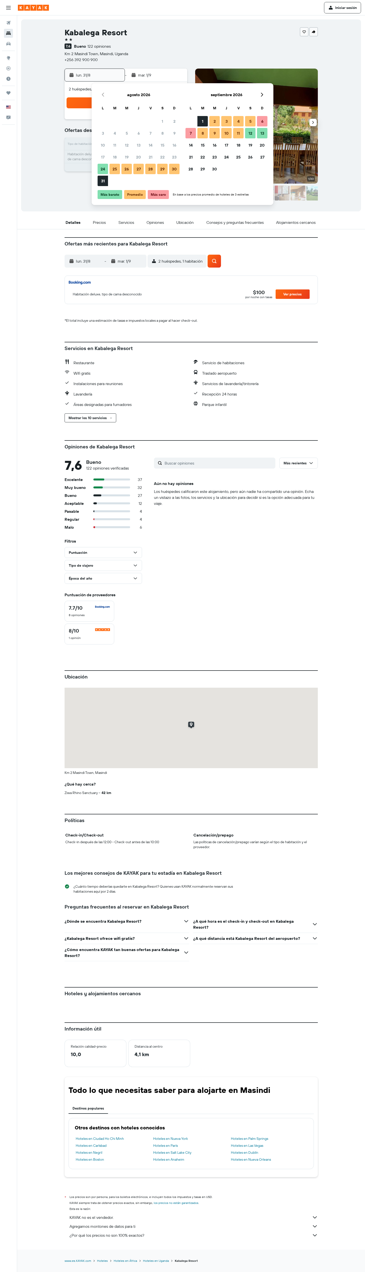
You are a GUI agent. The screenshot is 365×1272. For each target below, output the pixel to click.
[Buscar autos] (8, 44)
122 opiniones (99, 46)
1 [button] (162, 121)
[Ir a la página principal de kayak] (33, 8)
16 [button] (174, 145)
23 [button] (174, 157)
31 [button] (103, 180)
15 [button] (162, 145)
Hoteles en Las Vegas (247, 1145)
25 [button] (114, 168)
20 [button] (138, 157)
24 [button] (103, 168)
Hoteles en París (165, 1145)
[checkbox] (89, 611)
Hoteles (102, 1261)
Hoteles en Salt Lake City (172, 1152)
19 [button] (127, 157)
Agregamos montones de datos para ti (102, 1226)
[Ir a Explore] (8, 58)
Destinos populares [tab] (88, 1108)
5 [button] (127, 133)
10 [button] (103, 145)
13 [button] (139, 145)
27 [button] (139, 168)
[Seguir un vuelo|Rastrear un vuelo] (8, 68)
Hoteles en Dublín (244, 1152)
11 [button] (114, 145)
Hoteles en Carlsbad (91, 1145)
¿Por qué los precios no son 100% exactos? (107, 1235)
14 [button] (150, 145)
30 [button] (174, 168)
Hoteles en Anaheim (168, 1159)
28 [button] (150, 168)
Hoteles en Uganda (156, 1261)
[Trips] (8, 93)
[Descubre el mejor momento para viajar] (8, 79)
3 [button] (103, 133)
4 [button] (115, 133)
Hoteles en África (125, 1261)
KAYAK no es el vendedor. (91, 1217)
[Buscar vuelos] (8, 23)
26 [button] (126, 168)
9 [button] (174, 133)
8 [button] (162, 133)
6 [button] (139, 133)
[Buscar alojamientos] (8, 33)
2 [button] (174, 121)
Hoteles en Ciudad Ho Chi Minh (100, 1138)
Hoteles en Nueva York (170, 1138)
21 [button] (150, 157)
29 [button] (162, 168)
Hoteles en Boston (90, 1159)
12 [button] (127, 145)
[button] (8, 7)
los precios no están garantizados (176, 1203)
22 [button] (162, 157)
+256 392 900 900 (81, 59)
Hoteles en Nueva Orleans (251, 1159)
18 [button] (115, 157)
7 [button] (150, 133)
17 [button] (103, 157)
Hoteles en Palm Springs (249, 1138)
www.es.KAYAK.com (78, 1261)
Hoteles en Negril (89, 1152)
